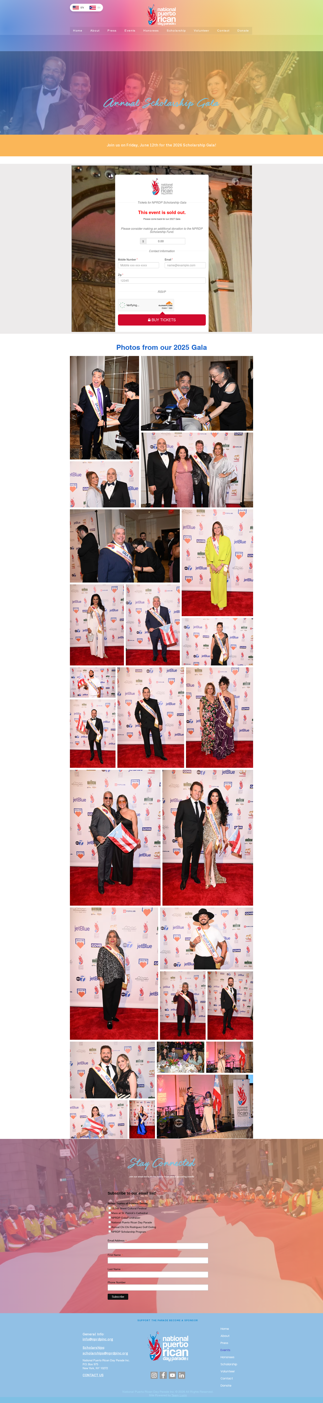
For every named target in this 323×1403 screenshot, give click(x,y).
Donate (226, 1385)
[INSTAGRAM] (154, 1375)
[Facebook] (163, 1375)
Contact (227, 1378)
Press (224, 1343)
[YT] (172, 1375)
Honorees (227, 1357)
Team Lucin (179, 1395)
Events (225, 1350)
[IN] (181, 1375)
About (225, 1336)
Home (225, 1329)
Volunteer (228, 1371)
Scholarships (93, 1348)
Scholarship (229, 1364)
